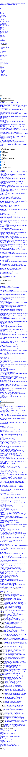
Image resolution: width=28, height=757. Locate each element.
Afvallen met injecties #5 (8, 496)
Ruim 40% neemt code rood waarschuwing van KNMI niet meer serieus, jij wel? (13, 371)
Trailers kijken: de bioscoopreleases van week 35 (13, 232)
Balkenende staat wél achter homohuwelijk (14, 709)
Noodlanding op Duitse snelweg (11, 651)
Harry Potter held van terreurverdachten (13, 633)
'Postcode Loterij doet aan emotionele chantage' (15, 621)
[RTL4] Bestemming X (7, 439)
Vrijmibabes (4, 521)
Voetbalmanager (4, 46)
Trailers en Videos (4, 62)
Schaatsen (2, 42)
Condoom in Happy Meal (10, 626)
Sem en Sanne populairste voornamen (13, 600)
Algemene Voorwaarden (5, 745)
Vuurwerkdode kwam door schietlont (13, 646)
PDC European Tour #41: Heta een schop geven (13, 474)
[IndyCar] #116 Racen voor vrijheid (10, 409)
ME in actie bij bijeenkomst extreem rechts (14, 659)
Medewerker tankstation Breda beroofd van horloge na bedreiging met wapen (12, 275)
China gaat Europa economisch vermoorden (12, 577)
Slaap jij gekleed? (6, 505)
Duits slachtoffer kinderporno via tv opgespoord (15, 645)
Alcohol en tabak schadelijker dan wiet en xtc (15, 634)
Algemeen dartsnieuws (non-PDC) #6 (11, 540)
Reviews (2, 4)
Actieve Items (13, 3)
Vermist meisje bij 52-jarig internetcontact (13, 658)
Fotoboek (2, 68)
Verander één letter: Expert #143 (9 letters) (12, 484)
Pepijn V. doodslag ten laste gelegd (12, 625)
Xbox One (2, 52)
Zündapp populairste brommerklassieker (13, 647)
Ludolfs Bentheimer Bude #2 (9, 520)
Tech (1, 20)
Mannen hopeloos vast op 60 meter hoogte (14, 689)
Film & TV (2, 58)
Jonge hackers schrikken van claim (12, 653)
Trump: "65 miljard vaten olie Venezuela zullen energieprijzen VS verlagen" (13, 394)
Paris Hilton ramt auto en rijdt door (12, 696)
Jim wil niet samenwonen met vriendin (13, 705)
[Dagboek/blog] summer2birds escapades (12, 573)
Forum (1, 3)
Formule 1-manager (4, 47)
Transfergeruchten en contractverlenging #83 (13, 514)
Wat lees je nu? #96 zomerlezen (9, 512)
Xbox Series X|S (4, 55)
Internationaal (3, 16)
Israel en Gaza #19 (6, 427)
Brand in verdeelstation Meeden (9, 579)
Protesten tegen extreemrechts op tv (12, 665)
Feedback (2, 74)
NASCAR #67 (6, 501)
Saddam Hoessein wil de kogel (11, 684)
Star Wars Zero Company (7, 214)
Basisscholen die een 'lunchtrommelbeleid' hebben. (14, 569)
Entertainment (3, 24)
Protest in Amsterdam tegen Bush (12, 666)
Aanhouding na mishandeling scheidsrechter (14, 714)
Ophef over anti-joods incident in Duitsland (14, 661)
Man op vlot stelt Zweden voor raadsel (13, 704)
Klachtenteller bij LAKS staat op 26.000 (14, 619)
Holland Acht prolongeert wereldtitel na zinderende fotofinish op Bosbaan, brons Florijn (13, 202)
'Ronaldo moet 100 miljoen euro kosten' (13, 602)
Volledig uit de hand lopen (8, 531)
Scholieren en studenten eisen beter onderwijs (14, 638)
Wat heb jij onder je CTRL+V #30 (10, 453)
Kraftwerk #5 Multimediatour (9, 576)
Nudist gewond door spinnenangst (12, 722)
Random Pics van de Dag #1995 (9, 143)
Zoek (8, 3)
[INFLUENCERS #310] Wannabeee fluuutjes (13, 441)
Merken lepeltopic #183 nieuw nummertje (12, 451)
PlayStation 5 (3, 56)
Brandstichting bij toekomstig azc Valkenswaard (13, 141)
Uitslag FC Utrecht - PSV (8, 206)
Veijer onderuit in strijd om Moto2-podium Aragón (13, 105)
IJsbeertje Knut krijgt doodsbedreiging (13, 629)
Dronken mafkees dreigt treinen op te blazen (14, 649)
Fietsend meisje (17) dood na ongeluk (13, 607)
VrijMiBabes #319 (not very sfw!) (9, 102)
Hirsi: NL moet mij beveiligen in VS (13, 698)
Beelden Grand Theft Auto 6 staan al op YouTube (13, 334)
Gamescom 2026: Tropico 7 (8, 228)
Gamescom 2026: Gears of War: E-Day (11, 264)
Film (1, 28)
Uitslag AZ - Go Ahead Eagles (9, 236)
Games (1, 48)
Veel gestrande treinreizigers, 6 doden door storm (15, 643)
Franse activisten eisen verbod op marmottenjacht (13, 225)
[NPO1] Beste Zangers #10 (8, 575)
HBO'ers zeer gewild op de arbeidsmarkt (13, 614)
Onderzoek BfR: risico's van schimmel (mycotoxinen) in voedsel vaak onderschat (11, 269)
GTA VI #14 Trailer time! (8, 442)
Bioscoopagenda (4, 32)
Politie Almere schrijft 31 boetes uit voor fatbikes (13, 242)
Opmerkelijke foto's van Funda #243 (10, 500)
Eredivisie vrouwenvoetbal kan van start (13, 637)
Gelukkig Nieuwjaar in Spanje (11, 682)
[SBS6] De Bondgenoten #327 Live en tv (12, 580)
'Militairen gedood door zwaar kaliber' (13, 599)
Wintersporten (3, 43)
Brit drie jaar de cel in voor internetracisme (14, 663)
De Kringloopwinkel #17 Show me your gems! (13, 555)
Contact (2, 71)
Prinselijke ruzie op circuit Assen (11, 617)
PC (0, 50)
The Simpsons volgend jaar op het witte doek (14, 724)
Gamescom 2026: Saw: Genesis (9, 273)
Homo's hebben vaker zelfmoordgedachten (14, 694)
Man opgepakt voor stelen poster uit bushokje (14, 657)
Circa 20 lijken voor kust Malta (11, 618)
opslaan (2, 101)
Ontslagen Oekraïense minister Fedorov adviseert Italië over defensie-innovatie (13, 374)
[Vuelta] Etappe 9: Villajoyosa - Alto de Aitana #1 (14, 497)
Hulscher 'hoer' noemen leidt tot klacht (13, 678)
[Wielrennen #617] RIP (7, 510)
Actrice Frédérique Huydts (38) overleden (14, 721)
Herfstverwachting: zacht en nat (9, 216)
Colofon (2, 72)
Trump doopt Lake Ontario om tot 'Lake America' (13, 126)
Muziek (2, 27)
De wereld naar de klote (7, 233)
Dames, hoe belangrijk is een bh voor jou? (12, 481)
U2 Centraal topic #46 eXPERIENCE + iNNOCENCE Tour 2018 (11, 456)
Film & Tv (3, 155)
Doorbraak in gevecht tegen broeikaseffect (14, 708)
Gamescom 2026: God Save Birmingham (11, 208)
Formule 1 (2, 36)
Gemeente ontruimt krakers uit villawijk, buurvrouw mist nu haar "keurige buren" (11, 247)
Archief (15, 4)
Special (3, 164)
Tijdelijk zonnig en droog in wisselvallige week (13, 174)
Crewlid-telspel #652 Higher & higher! (11, 587)
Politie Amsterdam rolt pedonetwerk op (13, 686)
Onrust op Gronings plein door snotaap (13, 688)
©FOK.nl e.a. (3, 749)
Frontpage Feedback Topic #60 (9, 516)
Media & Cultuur (4, 31)
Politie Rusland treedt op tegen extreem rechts (14, 654)
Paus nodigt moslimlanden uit (11, 670)
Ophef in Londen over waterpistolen (12, 685)
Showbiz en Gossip (4, 21)
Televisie (2, 30)
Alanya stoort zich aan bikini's (11, 594)
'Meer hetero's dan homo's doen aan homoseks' (15, 662)
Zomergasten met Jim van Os (8, 581)
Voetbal (2, 35)
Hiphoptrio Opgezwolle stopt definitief (13, 604)
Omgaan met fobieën (7, 438)
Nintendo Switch (4, 54)
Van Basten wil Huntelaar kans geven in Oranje (15, 720)
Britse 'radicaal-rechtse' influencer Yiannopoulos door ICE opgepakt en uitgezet (13, 241)
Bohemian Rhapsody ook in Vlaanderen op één (15, 603)
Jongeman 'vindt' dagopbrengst (11, 613)
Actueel (2, 13)
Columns (23, 3)
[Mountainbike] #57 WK (8, 583)
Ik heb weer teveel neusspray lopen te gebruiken (13, 498)
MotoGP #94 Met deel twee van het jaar (11, 485)
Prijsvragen (2, 70)
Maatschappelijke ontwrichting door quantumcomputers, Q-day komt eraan (10, 561)
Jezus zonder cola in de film (10, 631)
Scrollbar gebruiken (6, 98)
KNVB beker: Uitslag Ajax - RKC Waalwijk (14, 630)
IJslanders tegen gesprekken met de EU (11, 434)
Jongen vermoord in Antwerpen (11, 655)
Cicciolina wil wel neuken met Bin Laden (14, 710)
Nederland (2, 15)
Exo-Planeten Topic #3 (7, 565)
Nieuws (19, 3)
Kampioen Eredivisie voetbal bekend (13, 622)
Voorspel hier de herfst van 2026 (9, 522)
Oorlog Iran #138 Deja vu (8, 449)
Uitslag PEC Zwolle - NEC (8, 226)
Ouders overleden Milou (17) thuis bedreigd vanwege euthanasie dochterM (12, 585)
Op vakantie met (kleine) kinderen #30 (11, 553)
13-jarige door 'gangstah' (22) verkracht (13, 697)
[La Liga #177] (6, 556)
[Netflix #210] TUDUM (8, 470)
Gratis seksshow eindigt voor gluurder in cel (14, 671)
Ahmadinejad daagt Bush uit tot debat (13, 680)
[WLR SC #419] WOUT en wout (9, 466)
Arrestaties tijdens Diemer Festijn (11, 667)
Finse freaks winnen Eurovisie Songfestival (14, 700)
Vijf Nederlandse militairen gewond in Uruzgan (15, 642)
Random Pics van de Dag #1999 (9, 104)
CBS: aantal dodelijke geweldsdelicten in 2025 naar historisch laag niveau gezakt (13, 137)
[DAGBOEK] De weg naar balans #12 (11, 568)
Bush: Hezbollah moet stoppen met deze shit (14, 690)
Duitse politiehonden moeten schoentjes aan (14, 595)
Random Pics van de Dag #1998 (9, 112)
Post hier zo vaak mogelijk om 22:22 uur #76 (13, 513)
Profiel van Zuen (4, 591)
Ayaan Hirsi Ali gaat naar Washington (13, 701)
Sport (1, 34)
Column (3, 161)
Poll (2, 166)
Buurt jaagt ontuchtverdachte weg (12, 677)
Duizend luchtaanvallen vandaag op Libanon (15, 693)
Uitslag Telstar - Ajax (6, 192)
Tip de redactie (3, 75)
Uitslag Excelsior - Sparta (7, 252)
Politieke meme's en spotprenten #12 (11, 539)
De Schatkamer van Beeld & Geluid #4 (11, 450)
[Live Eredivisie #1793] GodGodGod (11, 477)
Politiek (2, 19)
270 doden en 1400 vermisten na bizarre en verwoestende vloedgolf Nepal (12, 139)
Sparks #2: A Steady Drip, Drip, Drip (10, 567)
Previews (6, 4)
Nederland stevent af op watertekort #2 (11, 494)
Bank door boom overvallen (10, 615)
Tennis (1, 39)
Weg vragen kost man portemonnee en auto (14, 717)
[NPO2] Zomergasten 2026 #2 (9, 454)
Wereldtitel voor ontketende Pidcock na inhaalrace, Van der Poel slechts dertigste (13, 190)
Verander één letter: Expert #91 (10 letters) (12, 482)
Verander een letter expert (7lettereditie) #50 (12, 488)
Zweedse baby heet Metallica (11, 635)
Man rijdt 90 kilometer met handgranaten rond (15, 725)
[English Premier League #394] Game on (12, 537)
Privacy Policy (15, 745)
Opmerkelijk (3, 23)
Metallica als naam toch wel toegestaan (13, 627)
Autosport (2, 38)
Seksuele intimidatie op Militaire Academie (14, 713)
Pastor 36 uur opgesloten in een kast (12, 681)
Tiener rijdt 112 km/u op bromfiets (12, 606)
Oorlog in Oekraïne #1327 (8, 421)
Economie (2, 17)
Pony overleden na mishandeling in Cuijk (13, 676)
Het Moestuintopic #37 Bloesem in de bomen (13, 533)
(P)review (3, 163)
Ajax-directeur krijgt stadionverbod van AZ (14, 706)
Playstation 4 (3, 51)
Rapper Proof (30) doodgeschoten (12, 712)
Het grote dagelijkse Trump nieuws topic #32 (12, 476)
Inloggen (2, 5)
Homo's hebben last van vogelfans (12, 702)
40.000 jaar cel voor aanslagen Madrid (13, 608)
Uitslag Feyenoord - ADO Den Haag (10, 198)
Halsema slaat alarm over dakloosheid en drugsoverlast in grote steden (11, 184)
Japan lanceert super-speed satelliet (12, 598)
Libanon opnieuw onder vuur (11, 692)
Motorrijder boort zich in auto (11, 623)
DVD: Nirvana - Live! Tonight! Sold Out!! (14, 650)
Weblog (5, 3)
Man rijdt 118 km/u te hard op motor (12, 596)
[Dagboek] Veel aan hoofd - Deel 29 (11, 532)
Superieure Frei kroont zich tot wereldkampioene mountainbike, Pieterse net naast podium (13, 204)
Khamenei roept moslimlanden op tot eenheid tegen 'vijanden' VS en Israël (12, 179)
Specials (11, 4)
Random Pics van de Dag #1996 (9, 132)
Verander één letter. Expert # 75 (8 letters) (11, 486)
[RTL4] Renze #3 (6, 541)
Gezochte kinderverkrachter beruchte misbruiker (15, 669)
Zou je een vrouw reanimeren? (9, 509)
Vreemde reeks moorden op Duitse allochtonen (15, 718)
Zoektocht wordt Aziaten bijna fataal (12, 716)
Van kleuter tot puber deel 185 (9, 529)
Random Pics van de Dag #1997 (9, 128)
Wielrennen (2, 40)
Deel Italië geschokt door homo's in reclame (14, 726)
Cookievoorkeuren (4, 747)
